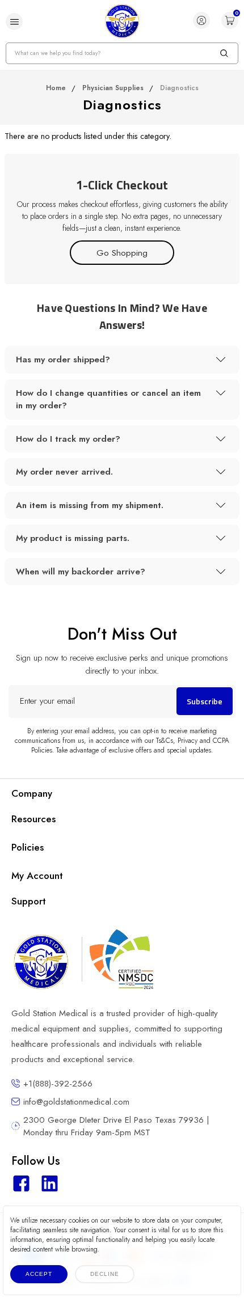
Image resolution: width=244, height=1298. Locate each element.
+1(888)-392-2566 (57, 1083)
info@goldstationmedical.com (76, 1102)
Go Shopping (122, 252)
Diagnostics (179, 88)
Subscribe (204, 701)
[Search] (224, 53)
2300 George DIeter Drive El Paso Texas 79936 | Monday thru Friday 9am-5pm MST (116, 1126)
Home (56, 88)
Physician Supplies (113, 88)
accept (39, 1274)
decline (104, 1274)
